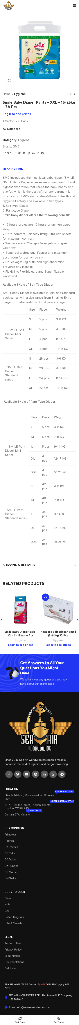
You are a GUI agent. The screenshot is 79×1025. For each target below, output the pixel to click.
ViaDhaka (10, 878)
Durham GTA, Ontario (23, 813)
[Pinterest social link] (28, 153)
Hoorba (9, 840)
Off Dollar (10, 859)
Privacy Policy (13, 949)
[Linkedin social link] (33, 153)
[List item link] (27, 1007)
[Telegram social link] (42, 153)
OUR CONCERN (14, 828)
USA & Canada (13, 923)
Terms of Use (13, 943)
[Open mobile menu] (74, 5)
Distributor (11, 968)
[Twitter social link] (19, 153)
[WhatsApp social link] (38, 153)
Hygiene (20, 94)
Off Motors (11, 872)
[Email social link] (24, 153)
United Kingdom (14, 917)
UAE (7, 910)
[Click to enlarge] (9, 80)
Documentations (14, 962)
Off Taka (10, 853)
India (7, 904)
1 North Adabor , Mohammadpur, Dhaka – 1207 (39, 796)
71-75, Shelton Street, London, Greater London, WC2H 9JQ (39, 806)
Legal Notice (12, 955)
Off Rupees (11, 865)
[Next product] (74, 94)
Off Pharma (11, 847)
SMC (16, 146)
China (8, 898)
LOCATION (11, 789)
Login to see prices (17, 114)
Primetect (10, 834)
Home (7, 94)
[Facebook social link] (15, 153)
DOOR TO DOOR (15, 891)
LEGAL (9, 936)
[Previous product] (67, 94)
